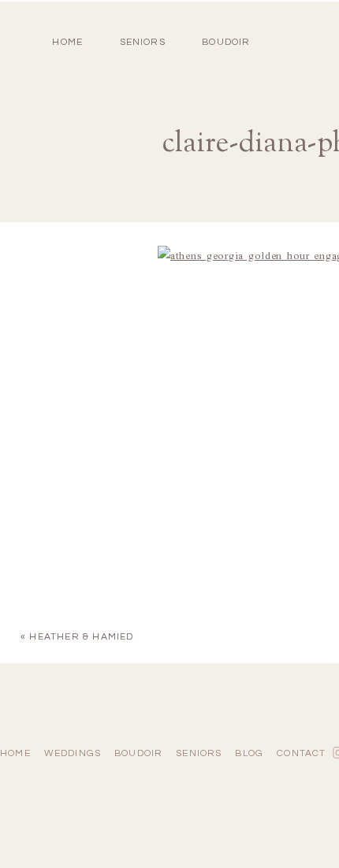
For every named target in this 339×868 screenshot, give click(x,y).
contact (301, 753)
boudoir (226, 42)
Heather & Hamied (81, 637)
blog (249, 753)
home (67, 42)
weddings (73, 753)
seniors (199, 753)
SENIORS (143, 42)
